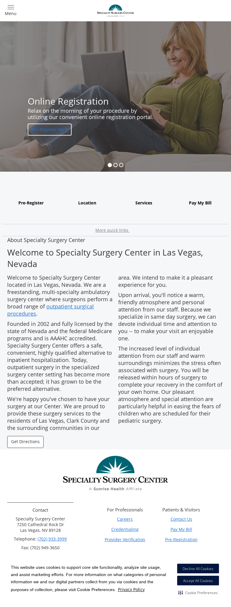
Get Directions (25, 441)
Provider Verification (125, 539)
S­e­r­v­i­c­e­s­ (143, 203)
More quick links (112, 230)
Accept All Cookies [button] (198, 580)
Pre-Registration (181, 539)
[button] (198, 592)
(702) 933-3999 (52, 539)
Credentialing (125, 529)
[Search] (199, 10)
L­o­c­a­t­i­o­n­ (87, 203)
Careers (125, 519)
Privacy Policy (131, 589)
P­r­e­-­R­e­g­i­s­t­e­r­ (31, 203)
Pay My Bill (200, 203)
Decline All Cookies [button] (198, 568)
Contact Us (181, 519)
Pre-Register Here (49, 129)
